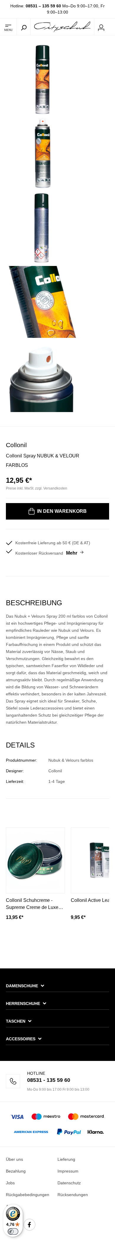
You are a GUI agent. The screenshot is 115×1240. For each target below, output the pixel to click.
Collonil (16, 445)
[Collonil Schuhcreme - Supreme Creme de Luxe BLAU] (35, 860)
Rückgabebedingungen (27, 1194)
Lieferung (66, 1159)
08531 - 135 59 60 (48, 1080)
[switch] (13, 1231)
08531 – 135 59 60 (43, 6)
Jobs (10, 1183)
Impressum (68, 1171)
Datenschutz (69, 1183)
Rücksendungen (73, 1194)
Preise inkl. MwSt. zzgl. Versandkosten (36, 488)
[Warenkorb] (111, 27)
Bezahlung (16, 1171)
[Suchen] (23, 27)
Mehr (71, 552)
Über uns (14, 1159)
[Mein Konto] (101, 27)
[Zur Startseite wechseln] (62, 26)
